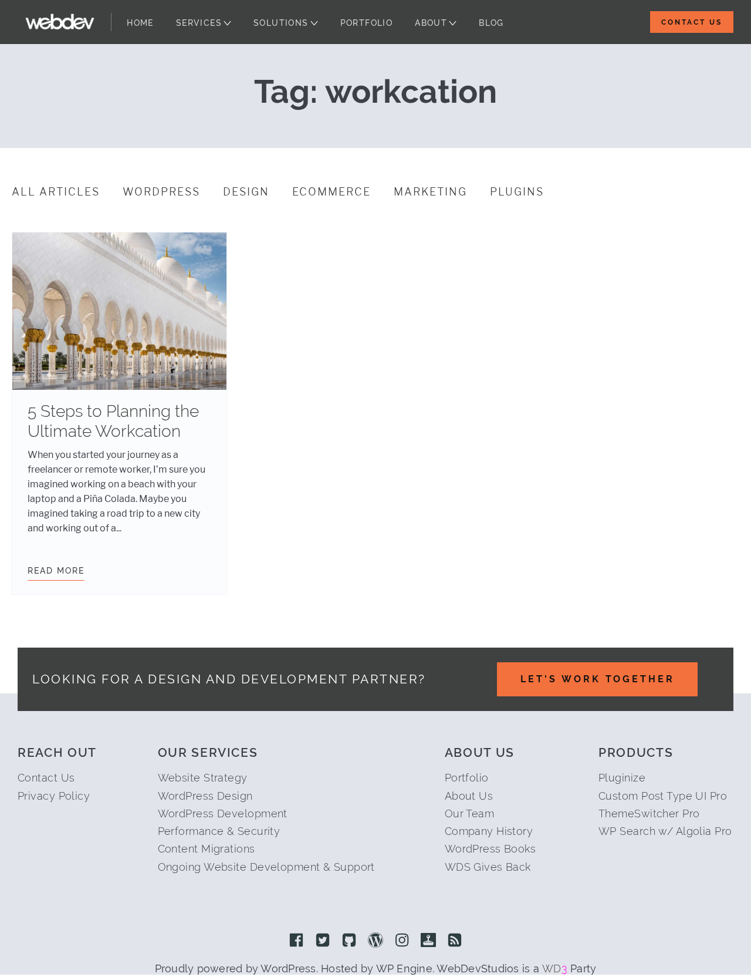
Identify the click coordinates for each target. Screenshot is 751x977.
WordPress (161, 192)
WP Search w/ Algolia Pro (665, 831)
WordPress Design (205, 796)
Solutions (281, 23)
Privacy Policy (54, 796)
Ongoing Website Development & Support (266, 867)
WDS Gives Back (488, 867)
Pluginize (621, 778)
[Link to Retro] (428, 941)
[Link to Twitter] (322, 941)
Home (140, 23)
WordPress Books (490, 849)
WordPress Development (222, 813)
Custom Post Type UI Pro (662, 796)
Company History (489, 831)
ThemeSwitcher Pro (648, 813)
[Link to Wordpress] (375, 941)
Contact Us (691, 22)
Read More (56, 570)
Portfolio (366, 23)
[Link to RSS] (454, 941)
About (431, 23)
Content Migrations (206, 849)
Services (199, 23)
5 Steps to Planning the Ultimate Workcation (113, 421)
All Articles (56, 192)
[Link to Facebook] (296, 941)
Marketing (430, 192)
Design (246, 192)
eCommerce (331, 192)
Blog (491, 23)
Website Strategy (203, 778)
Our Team (470, 813)
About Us (469, 796)
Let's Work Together (597, 679)
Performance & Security (219, 831)
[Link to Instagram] (402, 941)
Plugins (517, 192)
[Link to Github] (349, 941)
